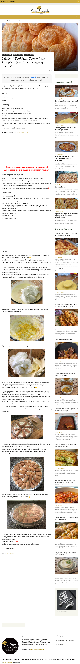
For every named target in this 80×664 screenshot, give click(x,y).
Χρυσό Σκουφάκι (7, 662)
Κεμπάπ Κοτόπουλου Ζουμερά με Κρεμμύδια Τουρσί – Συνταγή (66, 305)
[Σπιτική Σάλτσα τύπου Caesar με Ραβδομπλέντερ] (66, 117)
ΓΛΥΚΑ (20, 17)
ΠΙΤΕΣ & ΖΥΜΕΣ (29, 17)
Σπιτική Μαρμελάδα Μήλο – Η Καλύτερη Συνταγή (65, 374)
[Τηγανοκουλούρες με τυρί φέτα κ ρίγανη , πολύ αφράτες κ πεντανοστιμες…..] (66, 203)
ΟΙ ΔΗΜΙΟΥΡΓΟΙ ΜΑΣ (63, 17)
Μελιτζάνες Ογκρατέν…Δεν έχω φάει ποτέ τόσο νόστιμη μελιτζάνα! (66, 158)
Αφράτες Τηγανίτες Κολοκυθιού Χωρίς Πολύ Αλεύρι (65, 445)
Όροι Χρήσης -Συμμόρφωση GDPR (32, 659)
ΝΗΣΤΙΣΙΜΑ (39, 17)
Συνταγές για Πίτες (59, 99)
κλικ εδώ (33, 77)
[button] (76, 17)
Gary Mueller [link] (10, 553)
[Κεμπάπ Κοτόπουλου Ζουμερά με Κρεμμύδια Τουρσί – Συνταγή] (66, 317)
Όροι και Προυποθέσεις (11, 659)
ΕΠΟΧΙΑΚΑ (47, 17)
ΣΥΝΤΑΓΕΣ (14, 17)
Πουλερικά (57, 328)
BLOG (53, 17)
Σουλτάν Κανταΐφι (61, 187)
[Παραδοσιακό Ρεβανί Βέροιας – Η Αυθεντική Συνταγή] (66, 422)
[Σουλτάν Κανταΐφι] (66, 177)
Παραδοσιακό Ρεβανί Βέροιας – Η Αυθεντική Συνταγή (66, 410)
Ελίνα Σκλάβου (58, 257)
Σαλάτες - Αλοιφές (59, 125)
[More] (39, 563)
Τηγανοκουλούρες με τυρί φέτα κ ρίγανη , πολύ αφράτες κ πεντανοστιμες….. (66, 216)
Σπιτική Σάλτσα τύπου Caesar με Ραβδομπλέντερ (65, 129)
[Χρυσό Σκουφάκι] (40, 10)
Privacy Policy (50, 659)
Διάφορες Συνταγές (18, 54)
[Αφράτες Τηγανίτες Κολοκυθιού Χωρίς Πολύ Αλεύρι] (66, 457)
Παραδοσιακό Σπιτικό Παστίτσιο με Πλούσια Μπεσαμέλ (66, 234)
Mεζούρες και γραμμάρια (66, 659)
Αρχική (4, 20)
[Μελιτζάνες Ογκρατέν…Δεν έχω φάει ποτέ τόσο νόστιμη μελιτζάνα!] (66, 146)
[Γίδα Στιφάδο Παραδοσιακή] (66, 351)
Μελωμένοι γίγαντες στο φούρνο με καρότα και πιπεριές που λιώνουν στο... (66, 482)
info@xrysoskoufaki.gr (37, 649)
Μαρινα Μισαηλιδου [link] (22, 132)
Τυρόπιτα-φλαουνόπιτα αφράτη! (66, 101)
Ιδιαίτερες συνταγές (12, 20)
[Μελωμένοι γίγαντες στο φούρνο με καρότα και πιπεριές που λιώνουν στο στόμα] (66, 495)
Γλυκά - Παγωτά (58, 185)
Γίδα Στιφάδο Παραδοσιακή (64, 340)
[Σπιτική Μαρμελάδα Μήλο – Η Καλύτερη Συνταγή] (66, 386)
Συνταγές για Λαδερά (59, 154)
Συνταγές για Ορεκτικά (60, 468)
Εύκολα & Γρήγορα (29, 54)
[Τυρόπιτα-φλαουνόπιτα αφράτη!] (66, 91)
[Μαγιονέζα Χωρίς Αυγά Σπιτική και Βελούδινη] (66, 566)
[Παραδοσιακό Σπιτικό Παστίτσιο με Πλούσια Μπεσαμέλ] (66, 246)
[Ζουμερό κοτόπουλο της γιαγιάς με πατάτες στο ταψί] (66, 530)
